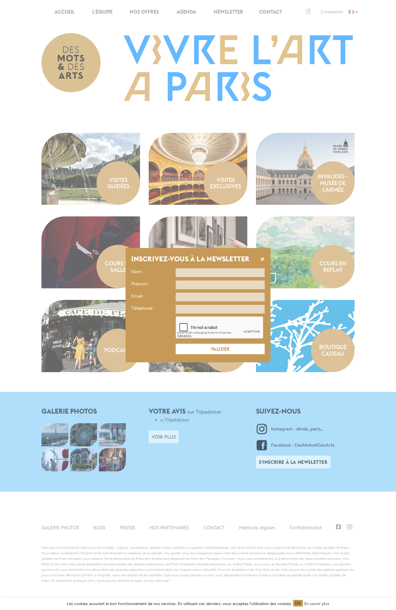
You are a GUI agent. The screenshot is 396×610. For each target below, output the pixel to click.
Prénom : (140, 284)
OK (298, 603)
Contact (270, 12)
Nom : (137, 272)
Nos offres (144, 12)
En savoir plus (316, 604)
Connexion (332, 12)
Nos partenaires (169, 528)
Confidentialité (306, 528)
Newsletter (228, 12)
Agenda (186, 12)
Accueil (65, 12)
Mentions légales (257, 528)
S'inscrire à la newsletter (293, 462)
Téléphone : (143, 308)
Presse (127, 528)
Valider (220, 349)
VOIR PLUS (164, 437)
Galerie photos (60, 528)
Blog (99, 528)
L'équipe (102, 12)
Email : (138, 296)
